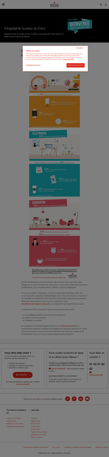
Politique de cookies (68, 59)
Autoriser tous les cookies (76, 65)
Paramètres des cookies (33, 65)
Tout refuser (79, 47)
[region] (55, 58)
